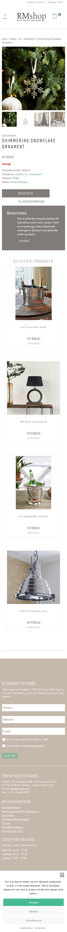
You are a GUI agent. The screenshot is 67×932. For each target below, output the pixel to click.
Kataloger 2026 (55, 2)
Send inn (10, 755)
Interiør (13, 38)
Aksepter (33, 902)
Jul (20, 38)
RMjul (16, 178)
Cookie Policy (26, 927)
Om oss (6, 823)
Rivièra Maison (19, 182)
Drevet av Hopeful (35, 2)
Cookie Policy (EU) (12, 831)
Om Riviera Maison (12, 827)
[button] (62, 874)
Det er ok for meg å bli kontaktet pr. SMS (27, 739)
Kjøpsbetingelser (11, 807)
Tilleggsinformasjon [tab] (31, 201)
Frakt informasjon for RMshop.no (20, 811)
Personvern (40, 927)
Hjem (4, 38)
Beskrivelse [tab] (25, 193)
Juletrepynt (29, 38)
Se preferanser (33, 920)
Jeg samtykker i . (25, 745)
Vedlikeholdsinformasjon (15, 819)
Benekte (33, 911)
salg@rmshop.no (20, 788)
